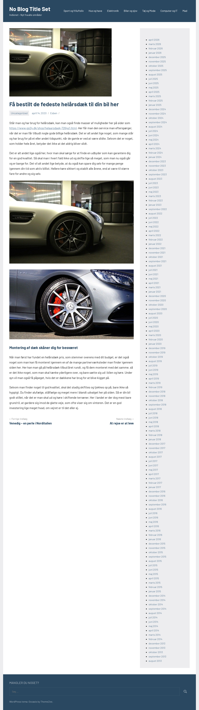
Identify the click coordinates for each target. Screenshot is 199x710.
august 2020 (155, 313)
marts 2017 (154, 478)
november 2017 (157, 447)
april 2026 (154, 39)
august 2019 (155, 361)
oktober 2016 (156, 500)
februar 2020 (156, 339)
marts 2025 (155, 96)
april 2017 (154, 474)
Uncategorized (19, 113)
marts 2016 (154, 530)
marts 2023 (155, 196)
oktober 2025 (156, 65)
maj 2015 (153, 573)
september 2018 (157, 404)
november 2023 (157, 165)
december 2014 (157, 595)
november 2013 (157, 647)
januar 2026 (155, 52)
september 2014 (157, 608)
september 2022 (158, 209)
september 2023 (158, 174)
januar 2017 (155, 487)
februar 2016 (155, 534)
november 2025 (157, 61)
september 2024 (158, 122)
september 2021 (157, 261)
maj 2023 (153, 191)
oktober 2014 (156, 604)
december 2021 (157, 248)
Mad (185, 10)
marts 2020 (155, 335)
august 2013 (155, 660)
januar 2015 (155, 591)
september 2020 (158, 308)
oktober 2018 (156, 400)
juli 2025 (153, 78)
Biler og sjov (130, 10)
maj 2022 (154, 226)
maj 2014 (153, 626)
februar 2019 (155, 387)
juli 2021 (153, 269)
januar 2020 (155, 343)
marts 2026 (155, 44)
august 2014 (155, 612)
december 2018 (157, 391)
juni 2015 (153, 569)
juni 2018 (153, 417)
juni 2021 (153, 274)
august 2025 (155, 74)
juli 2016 (153, 513)
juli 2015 (153, 565)
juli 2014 (153, 617)
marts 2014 (155, 634)
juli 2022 (153, 217)
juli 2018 (153, 413)
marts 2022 (155, 235)
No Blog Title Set (29, 8)
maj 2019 (153, 374)
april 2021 (154, 282)
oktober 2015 (156, 552)
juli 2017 (153, 460)
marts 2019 (154, 382)
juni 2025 (154, 83)
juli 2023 (153, 182)
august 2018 (155, 408)
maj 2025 (153, 87)
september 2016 (157, 504)
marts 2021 (155, 287)
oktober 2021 (156, 256)
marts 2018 (154, 430)
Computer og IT (169, 10)
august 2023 (155, 178)
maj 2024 (154, 139)
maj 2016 (153, 521)
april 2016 (154, 526)
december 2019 (157, 348)
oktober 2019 (156, 356)
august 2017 (155, 456)
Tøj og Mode (148, 10)
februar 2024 (156, 152)
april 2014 (154, 630)
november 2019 (157, 352)
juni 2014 (153, 621)
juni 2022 (154, 222)
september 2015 (157, 556)
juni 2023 (154, 187)
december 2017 (157, 443)
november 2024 (157, 113)
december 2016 (157, 491)
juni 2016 (153, 517)
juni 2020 (154, 321)
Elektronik (113, 10)
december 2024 (157, 109)
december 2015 (157, 543)
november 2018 (157, 395)
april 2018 (154, 426)
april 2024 (154, 143)
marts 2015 (154, 582)
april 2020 (154, 330)
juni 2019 (153, 369)
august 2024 (155, 126)
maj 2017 (153, 469)
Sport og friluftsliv (74, 10)
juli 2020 (153, 317)
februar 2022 (156, 239)
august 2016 (155, 508)
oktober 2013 (156, 652)
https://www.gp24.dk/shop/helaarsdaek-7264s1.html (43, 128)
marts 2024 (155, 148)
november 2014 (157, 599)
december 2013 (157, 643)
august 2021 (155, 265)
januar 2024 (155, 156)
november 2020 (157, 300)
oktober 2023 (156, 169)
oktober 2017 (156, 452)
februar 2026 (156, 48)
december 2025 (157, 57)
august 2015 (155, 560)
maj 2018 (153, 421)
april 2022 (154, 230)
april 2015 (154, 578)
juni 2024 (154, 135)
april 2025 (154, 91)
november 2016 (157, 495)
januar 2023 (155, 204)
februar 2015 (155, 586)
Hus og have (95, 10)
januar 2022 (155, 243)
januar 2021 (155, 291)
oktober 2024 (156, 117)
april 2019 (154, 378)
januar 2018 (155, 439)
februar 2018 (155, 434)
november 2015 (157, 547)
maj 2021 (153, 278)
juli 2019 (153, 365)
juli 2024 (153, 130)
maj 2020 (154, 326)
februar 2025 (156, 100)
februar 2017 (155, 482)
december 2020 (157, 295)
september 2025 (158, 70)
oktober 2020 (156, 304)
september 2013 (157, 656)
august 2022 (155, 213)
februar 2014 (155, 639)
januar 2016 (155, 539)
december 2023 (157, 161)
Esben (53, 113)
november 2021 (157, 252)
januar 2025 (155, 104)
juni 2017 (153, 465)
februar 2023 (156, 200)
